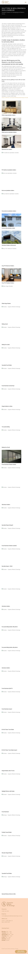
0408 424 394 (5, 911)
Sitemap (16, 948)
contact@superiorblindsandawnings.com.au (12, 916)
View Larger (14, 106)
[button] (25, 2)
